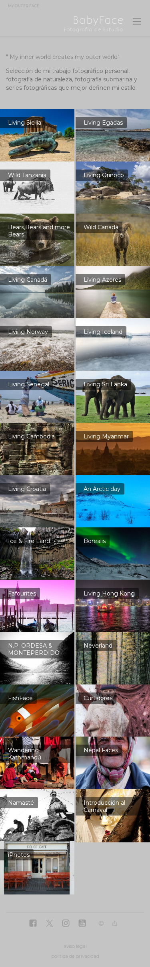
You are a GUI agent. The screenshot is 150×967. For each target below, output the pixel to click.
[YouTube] (82, 924)
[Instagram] (66, 924)
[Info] (101, 924)
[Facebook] (33, 924)
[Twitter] (49, 924)
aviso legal (75, 946)
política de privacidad (75, 956)
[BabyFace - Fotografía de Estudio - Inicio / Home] (66, 23)
